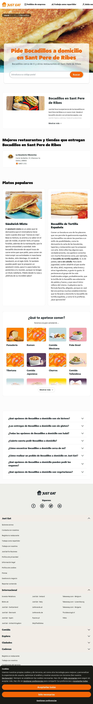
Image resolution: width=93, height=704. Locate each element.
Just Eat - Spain (7, 618)
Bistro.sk (5, 602)
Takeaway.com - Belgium (72, 596)
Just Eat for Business (9, 551)
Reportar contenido (9, 584)
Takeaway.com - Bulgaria (72, 607)
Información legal (8, 562)
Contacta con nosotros (10, 530)
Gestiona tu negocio (9, 578)
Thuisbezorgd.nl (69, 612)
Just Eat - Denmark (9, 612)
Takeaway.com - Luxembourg (73, 602)
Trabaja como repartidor (65, 4)
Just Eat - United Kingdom (11, 623)
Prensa (4, 573)
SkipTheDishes (37, 623)
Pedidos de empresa (36, 4)
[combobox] (39, 74)
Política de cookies (9, 568)
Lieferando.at (37, 607)
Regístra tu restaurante (10, 535)
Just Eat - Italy (37, 602)
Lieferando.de (37, 612)
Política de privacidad (10, 557)
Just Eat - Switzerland (10, 607)
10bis (65, 618)
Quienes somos (7, 525)
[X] (50, 506)
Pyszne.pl (36, 618)
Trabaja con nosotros (9, 546)
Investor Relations (9, 596)
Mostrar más (54, 123)
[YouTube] (59, 506)
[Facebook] (33, 506)
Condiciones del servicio (11, 665)
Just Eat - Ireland (38, 596)
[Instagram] (42, 506)
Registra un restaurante (10, 656)
